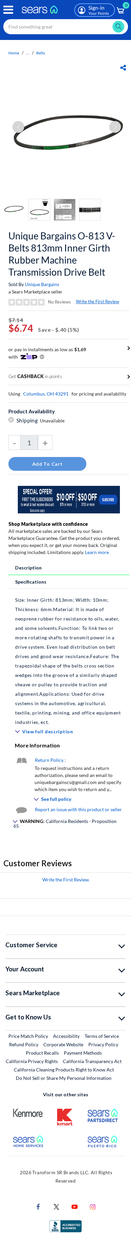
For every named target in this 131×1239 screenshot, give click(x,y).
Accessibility (66, 1036)
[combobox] (65, 26)
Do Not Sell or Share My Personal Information (64, 1078)
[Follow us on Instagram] (92, 1206)
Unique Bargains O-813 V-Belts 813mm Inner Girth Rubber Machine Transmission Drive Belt (61, 254)
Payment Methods (83, 1053)
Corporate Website (63, 1044)
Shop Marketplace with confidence (48, 524)
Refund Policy (23, 1044)
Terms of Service (102, 1036)
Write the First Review (97, 301)
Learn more (97, 552)
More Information (37, 745)
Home (13, 52)
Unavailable (53, 420)
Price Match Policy (28, 1036)
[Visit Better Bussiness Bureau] (65, 1226)
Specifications (30, 582)
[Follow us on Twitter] (56, 1206)
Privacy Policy (103, 1044)
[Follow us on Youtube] (74, 1206)
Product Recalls (42, 1053)
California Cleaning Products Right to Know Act (64, 1069)
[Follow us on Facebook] (38, 1206)
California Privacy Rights (32, 1061)
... (27, 52)
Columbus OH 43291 (46, 394)
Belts (40, 52)
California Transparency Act (92, 1061)
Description (28, 567)
